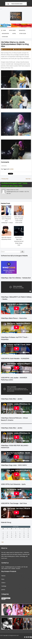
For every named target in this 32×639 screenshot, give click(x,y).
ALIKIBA (11, 169)
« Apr (2, 542)
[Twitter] (27, 637)
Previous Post (4, 178)
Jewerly (3, 589)
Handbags (3, 586)
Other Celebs (22, 33)
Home (4, 30)
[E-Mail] (25, 637)
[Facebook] (29, 637)
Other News (5, 36)
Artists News (12, 30)
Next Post (29, 178)
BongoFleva (22, 30)
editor (24, 49)
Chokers (3, 582)
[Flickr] (31, 637)
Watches (3, 575)
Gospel (14, 33)
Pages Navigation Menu (16, 3)
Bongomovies (5, 33)
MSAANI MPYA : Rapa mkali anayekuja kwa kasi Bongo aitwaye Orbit (18, 241)
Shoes (2, 579)
